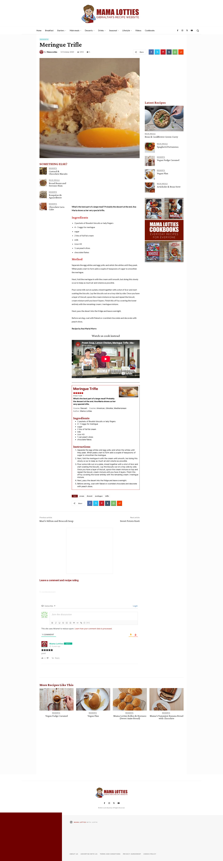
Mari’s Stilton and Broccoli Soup (56, 521)
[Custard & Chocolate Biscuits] (43, 170)
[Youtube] (191, 30)
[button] (197, 30)
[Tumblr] (169, 52)
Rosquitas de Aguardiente (55, 196)
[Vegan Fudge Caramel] (150, 161)
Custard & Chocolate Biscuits (58, 172)
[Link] (81, 622)
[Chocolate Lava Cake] (43, 206)
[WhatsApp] (175, 52)
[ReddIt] (181, 52)
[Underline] (59, 622)
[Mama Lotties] (41, 52)
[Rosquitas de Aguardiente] (43, 194)
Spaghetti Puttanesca (167, 146)
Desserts (44, 39)
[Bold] (52, 622)
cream (81, 496)
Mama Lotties (52, 52)
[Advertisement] (106, 184)
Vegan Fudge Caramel (168, 160)
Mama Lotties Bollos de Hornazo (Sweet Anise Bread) (129, 717)
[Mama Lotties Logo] (110, 14)
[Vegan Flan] (150, 174)
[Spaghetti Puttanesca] (150, 148)
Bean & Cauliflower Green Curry (161, 136)
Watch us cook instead (106, 335)
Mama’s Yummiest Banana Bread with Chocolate (166, 717)
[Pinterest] (163, 52)
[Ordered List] (67, 622)
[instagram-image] (82, 838)
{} (84, 623)
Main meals (54, 180)
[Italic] (56, 622)
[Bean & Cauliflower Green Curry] (164, 118)
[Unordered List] (70, 622)
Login (135, 606)
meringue (99, 496)
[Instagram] (182, 30)
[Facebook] (177, 30)
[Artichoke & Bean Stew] (150, 187)
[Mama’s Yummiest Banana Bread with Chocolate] (166, 699)
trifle (107, 496)
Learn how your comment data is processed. (93, 628)
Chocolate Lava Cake (56, 208)
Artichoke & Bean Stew (169, 186)
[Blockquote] (74, 622)
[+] (88, 623)
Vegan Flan (162, 173)
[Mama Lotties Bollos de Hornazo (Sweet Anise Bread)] (130, 699)
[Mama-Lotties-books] (164, 230)
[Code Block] (77, 622)
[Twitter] (187, 30)
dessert (89, 496)
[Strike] (63, 622)
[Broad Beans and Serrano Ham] (43, 182)
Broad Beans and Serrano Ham (57, 184)
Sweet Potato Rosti (130, 521)
